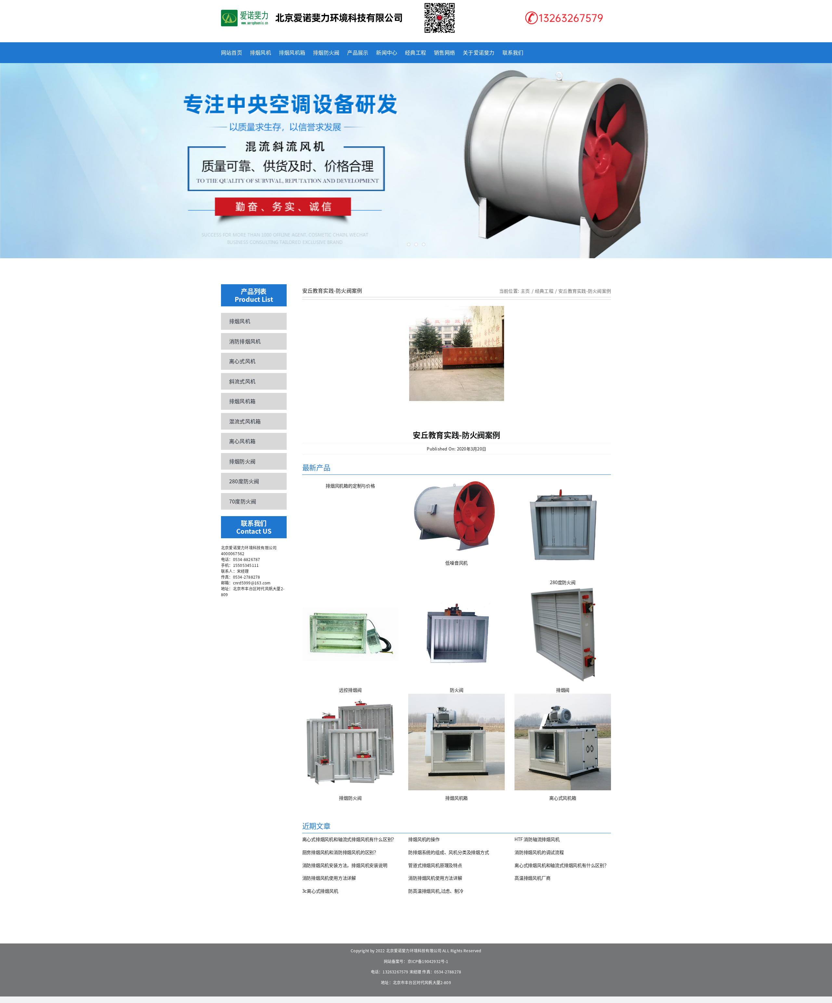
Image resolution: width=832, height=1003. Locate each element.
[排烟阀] (562, 634)
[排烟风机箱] (456, 742)
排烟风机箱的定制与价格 (350, 485)
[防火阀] (456, 634)
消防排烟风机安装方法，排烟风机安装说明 (344, 865)
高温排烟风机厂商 (532, 878)
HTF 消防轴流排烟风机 (536, 839)
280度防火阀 (563, 582)
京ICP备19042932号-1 (428, 961)
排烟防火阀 (350, 798)
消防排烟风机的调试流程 (539, 852)
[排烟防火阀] (350, 742)
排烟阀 (562, 690)
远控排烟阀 (350, 690)
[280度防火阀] (562, 526)
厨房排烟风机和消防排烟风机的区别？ (340, 852)
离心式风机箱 (562, 798)
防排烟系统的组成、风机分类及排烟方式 (448, 852)
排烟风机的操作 (424, 839)
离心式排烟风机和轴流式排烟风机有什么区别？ (349, 839)
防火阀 (456, 690)
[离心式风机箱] (562, 742)
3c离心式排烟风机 (320, 891)
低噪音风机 (456, 562)
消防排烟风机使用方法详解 (329, 878)
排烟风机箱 (456, 798)
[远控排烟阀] (350, 634)
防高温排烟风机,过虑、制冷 (435, 891)
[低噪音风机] (456, 516)
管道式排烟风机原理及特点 (435, 865)
